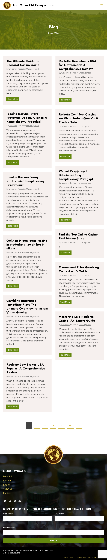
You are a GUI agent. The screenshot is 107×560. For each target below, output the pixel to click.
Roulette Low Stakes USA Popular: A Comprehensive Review (25, 368)
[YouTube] (19, 501)
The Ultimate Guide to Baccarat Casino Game (22, 63)
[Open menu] (101, 5)
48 (70, 425)
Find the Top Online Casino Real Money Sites (78, 236)
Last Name (59, 513)
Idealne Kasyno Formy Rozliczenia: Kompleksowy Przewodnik (25, 181)
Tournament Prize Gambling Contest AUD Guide (79, 269)
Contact (7, 493)
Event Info (8, 476)
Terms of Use (81, 557)
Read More (13, 100)
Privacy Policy (68, 557)
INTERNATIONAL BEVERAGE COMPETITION (22, 551)
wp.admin (13, 69)
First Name (8, 513)
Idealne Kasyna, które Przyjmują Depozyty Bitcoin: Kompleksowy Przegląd (26, 118)
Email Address (9, 527)
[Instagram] (15, 501)
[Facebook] (5, 501)
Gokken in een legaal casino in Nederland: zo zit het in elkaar (26, 244)
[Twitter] (10, 501)
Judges (6, 484)
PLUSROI (17, 553)
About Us (7, 488)
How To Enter (93, 557)
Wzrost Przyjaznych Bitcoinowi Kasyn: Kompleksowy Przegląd (76, 175)
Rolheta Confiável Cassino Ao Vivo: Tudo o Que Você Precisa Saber (78, 118)
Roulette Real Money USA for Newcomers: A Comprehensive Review (77, 65)
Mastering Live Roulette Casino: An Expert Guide (77, 319)
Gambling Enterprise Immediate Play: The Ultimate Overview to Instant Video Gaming (27, 306)
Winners (7, 480)
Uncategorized (32, 69)
